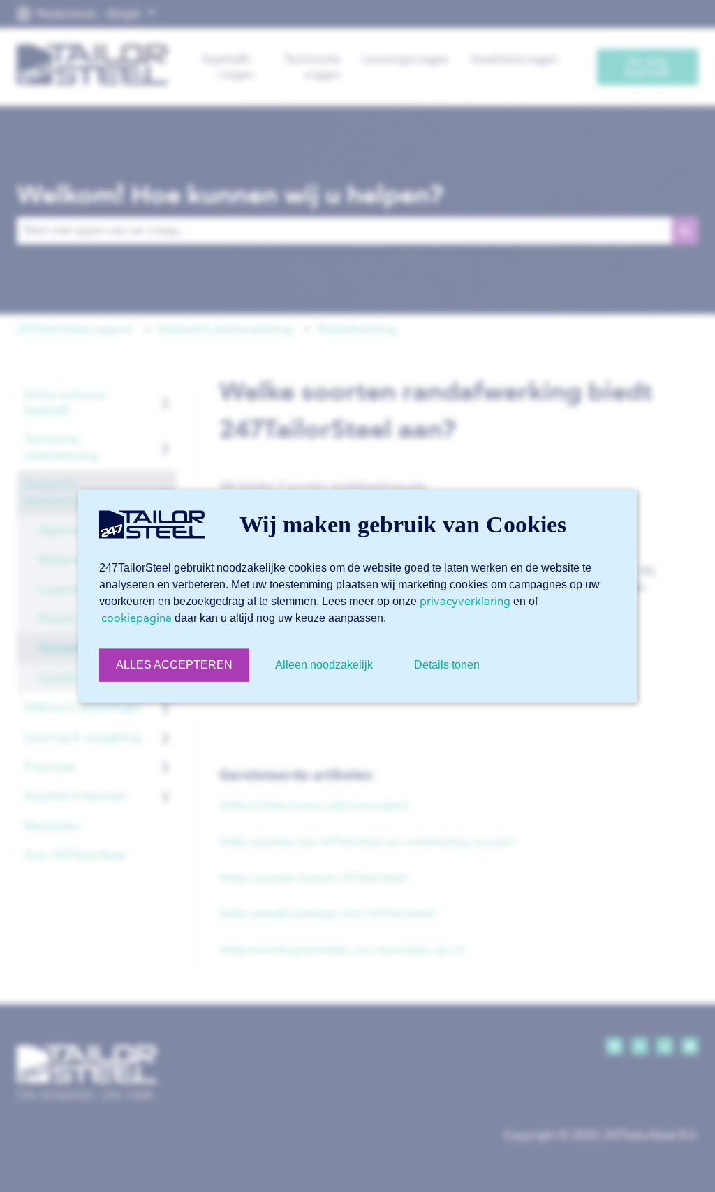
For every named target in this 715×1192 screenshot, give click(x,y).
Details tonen (447, 665)
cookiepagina (136, 618)
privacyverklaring (465, 601)
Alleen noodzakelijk (324, 665)
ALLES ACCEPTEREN (174, 665)
